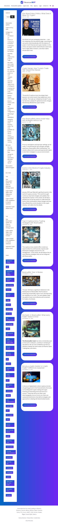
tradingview (9, 472)
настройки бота (9, 489)
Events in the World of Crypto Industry (36, 168)
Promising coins (9, 441)
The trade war (9, 462)
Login (40, 5)
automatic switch (9, 279)
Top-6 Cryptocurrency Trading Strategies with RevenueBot (33, 222)
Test (7, 176)
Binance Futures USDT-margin (11, 97)
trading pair (9, 468)
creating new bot (10, 334)
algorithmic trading (9, 261)
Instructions (7, 5)
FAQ (31, 5)
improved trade (9, 369)
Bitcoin (8, 304)
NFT (8, 410)
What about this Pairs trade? (9, 483)
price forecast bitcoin (10, 430)
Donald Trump (8, 347)
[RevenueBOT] (43, 525)
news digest (9, 406)
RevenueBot (10, 447)
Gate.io (8, 363)
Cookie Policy (37, 517)
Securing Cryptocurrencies (11, 452)
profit (8, 436)
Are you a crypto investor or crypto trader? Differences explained (35, 367)
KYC (8, 380)
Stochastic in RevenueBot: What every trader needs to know (36, 316)
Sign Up (36, 5)
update (8, 477)
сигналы (9, 495)
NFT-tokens (9, 415)
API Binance (10, 36)
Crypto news (26, 5)
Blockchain (9, 309)
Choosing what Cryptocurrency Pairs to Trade (11, 57)
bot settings (9, 324)
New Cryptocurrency (10, 400)
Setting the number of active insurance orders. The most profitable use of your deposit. (11, 126)
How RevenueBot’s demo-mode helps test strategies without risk (36, 119)
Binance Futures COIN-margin (11, 102)
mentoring (9, 391)
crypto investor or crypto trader (10, 341)
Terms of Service (22, 517)
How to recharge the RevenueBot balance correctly (11, 138)
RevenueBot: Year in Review (32, 272)
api (7, 267)
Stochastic (9, 457)
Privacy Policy (30, 517)
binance (8, 289)
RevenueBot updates (16, 5)
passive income (8, 424)
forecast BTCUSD (9, 353)
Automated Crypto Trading (9, 273)
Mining (8, 395)
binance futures (8, 294)
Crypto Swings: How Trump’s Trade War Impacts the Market (35, 69)
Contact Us (45, 5)
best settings (10, 285)
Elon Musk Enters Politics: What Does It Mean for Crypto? (36, 14)
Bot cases (8, 145)
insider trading (8, 375)
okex (8, 419)
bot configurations (10, 319)
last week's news (9, 385)
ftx (7, 359)
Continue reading (30, 57)
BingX (8, 300)
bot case (9, 313)
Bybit (8, 329)
